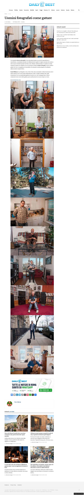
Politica (16, 10)
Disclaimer (20, 484)
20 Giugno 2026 (43, 474)
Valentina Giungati (9, 443)
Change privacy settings (78, 493)
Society (9, 13)
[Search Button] (78, 10)
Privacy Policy (13, 484)
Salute (21, 10)
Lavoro (57, 10)
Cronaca (11, 10)
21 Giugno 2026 (17, 474)
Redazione (7, 484)
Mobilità (32, 10)
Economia (26, 10)
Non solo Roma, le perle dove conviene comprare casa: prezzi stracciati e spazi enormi (15, 435)
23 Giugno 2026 (43, 442)
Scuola (67, 10)
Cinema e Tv (47, 10)
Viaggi (41, 10)
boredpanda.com (16, 80)
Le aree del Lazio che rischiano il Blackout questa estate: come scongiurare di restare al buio (16, 466)
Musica (72, 10)
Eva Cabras (8, 21)
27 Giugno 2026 (17, 443)
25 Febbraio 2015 (16, 21)
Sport (36, 10)
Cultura (53, 10)
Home (6, 13)
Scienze (63, 10)
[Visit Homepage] (42, 4)
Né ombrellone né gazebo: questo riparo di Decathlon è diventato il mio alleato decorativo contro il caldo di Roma (42, 466)
